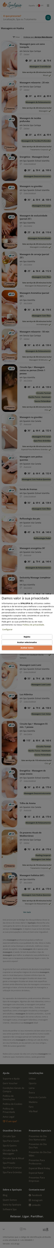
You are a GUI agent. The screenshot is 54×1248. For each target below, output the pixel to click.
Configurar (7, 629)
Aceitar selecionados (27, 642)
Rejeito (27, 636)
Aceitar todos (27, 647)
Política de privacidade (33, 624)
